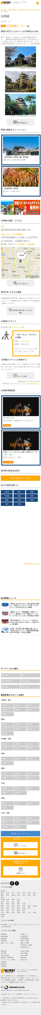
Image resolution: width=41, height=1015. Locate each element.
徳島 (7, 910)
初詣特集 (4, 964)
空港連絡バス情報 (26, 945)
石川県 (17, 748)
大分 (29, 912)
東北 (19, 492)
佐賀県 (17, 818)
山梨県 (17, 744)
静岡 (13, 904)
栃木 (34, 895)
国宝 (23, 675)
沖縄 (19, 504)
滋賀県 (4, 778)
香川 (13, 910)
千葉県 (30, 724)
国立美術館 (25, 687)
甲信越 (6, 496)
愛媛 (18, 910)
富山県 (4, 748)
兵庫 (13, 906)
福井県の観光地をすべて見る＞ (20, 478)
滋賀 (29, 906)
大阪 (7, 906)
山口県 (17, 793)
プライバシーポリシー (31, 994)
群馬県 (4, 733)
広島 (13, 908)
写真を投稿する (22, 123)
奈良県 (17, 778)
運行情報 (4, 941)
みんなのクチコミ (30, 924)
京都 (18, 906)
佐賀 (13, 912)
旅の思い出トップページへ (20, 833)
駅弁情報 (23, 957)
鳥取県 (30, 788)
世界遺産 (5, 675)
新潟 (18, 899)
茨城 (29, 895)
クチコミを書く (22, 376)
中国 (19, 500)
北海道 (6, 492)
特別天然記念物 (7, 681)
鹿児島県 (5, 827)
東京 (7, 895)
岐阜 (18, 904)
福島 (34, 893)
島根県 (4, 793)
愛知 (7, 904)
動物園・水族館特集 (7, 957)
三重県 (4, 763)
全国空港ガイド (25, 947)
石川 (13, 901)
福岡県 (4, 818)
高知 (23, 910)
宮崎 (34, 912)
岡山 (7, 908)
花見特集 (4, 953)
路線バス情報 (24, 941)
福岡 (7, 912)
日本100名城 (12, 25)
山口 (29, 908)
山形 (29, 893)
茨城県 (17, 729)
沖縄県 (17, 827)
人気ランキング (19, 924)
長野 (13, 899)
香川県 (17, 803)
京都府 (4, 773)
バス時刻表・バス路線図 (25, 244)
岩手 (13, 893)
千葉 (18, 895)
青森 (7, 893)
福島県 (4, 714)
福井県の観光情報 (22, 9)
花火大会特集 (5, 955)
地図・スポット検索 (7, 943)
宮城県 (4, 710)
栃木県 (30, 729)
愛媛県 (30, 803)
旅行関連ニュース (6, 924)
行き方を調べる (22, 283)
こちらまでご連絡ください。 (31, 383)
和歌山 (35, 906)
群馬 (2, 897)
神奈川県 (18, 724)
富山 (7, 901)
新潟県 (4, 744)
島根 (23, 908)
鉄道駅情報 (24, 936)
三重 (23, 904)
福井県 (30, 748)
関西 (6, 500)
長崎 (18, 912)
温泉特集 (4, 966)
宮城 (18, 893)
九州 (6, 504)
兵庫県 (30, 773)
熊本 (23, 912)
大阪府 (17, 773)
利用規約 (19, 994)
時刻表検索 (4, 936)
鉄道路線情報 (24, 938)
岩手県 (30, 705)
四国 (31, 500)
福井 (18, 901)
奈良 (23, 906)
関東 (31, 492)
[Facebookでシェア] (12, 883)
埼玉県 (4, 729)
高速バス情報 (24, 943)
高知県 (4, 808)
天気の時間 (24, 955)
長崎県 (30, 818)
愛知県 (4, 759)
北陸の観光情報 (12, 9)
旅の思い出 (3, 9)
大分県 (17, 822)
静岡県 (17, 759)
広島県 (4, 788)
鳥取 (18, 908)
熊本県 (4, 822)
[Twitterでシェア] (17, 883)
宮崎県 (30, 822)
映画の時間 (24, 953)
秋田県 (17, 710)
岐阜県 (30, 759)
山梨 (7, 899)
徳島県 (4, 803)
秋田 (23, 893)
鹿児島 (3, 914)
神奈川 (14, 895)
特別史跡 (5, 687)
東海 (31, 496)
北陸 (19, 496)
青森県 (17, 705)
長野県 (30, 744)
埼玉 (23, 895)
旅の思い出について (8, 994)
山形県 (30, 710)
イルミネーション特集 (8, 959)
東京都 (4, 724)
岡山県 (17, 788)
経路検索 (4, 938)
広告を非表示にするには (31, 563)
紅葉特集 (4, 962)
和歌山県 (31, 778)
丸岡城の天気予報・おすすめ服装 (22, 311)
